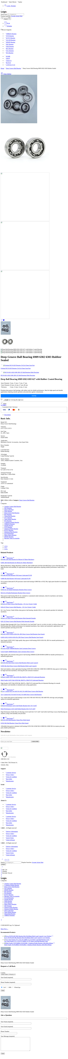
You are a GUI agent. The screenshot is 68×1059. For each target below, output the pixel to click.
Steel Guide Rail (8, 509)
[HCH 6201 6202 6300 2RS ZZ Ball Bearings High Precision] (2, 372)
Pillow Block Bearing (10, 535)
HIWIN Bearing (10, 42)
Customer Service (11, 772)
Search (6, 19)
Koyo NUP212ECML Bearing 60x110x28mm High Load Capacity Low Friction (27, 937)
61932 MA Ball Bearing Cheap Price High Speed (14, 723)
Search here (4, 14)
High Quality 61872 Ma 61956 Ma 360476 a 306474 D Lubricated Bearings (22, 680)
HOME (8, 56)
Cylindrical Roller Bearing (11, 522)
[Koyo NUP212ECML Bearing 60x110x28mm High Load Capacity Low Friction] (28, 936)
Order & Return (10, 840)
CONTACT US (10, 65)
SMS (10, 987)
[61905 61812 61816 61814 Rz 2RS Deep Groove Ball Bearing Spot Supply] (34, 635)
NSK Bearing (10, 46)
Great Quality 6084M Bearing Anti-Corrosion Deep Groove (17, 651)
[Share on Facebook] (2, 405)
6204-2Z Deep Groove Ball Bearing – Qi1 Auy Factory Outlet (18, 607)
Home (2, 68)
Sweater (13, 16)
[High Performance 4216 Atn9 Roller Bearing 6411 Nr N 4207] (34, 706)
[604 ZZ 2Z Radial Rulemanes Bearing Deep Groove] (34, 590)
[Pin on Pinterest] (4, 405)
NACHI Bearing (10, 40)
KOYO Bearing (10, 38)
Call (4, 987)
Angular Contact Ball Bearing (12, 506)
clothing (6, 546)
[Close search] (2, 868)
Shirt (21, 16)
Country (3, 973)
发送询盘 (34, 395)
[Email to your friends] (5, 405)
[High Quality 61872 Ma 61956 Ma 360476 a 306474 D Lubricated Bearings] (34, 678)
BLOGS (8, 62)
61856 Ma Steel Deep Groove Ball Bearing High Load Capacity (19, 666)
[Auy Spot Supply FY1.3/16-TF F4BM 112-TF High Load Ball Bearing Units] (26, 939)
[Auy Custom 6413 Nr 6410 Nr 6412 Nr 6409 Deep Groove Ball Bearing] (34, 692)
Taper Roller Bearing (10, 519)
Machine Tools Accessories (11, 538)
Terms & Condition (11, 777)
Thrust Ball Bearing (9, 516)
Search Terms (10, 838)
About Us (9, 60)
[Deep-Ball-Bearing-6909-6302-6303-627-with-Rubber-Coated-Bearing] (19, 123)
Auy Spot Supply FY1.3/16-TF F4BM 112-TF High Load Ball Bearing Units (26, 941)
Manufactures (10, 781)
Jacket (18, 16)
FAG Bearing (10, 50)
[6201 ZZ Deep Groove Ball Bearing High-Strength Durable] (34, 619)
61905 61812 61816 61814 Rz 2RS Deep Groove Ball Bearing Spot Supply (22, 637)
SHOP (8, 58)
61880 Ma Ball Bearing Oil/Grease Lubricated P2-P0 (15, 578)
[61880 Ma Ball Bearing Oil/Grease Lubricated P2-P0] (34, 576)
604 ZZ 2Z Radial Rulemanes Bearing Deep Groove (15, 593)
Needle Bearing (8, 525)
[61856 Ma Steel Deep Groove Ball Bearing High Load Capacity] (34, 663)
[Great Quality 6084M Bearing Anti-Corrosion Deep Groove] (34, 649)
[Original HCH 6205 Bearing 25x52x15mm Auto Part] (2, 365)
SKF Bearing (9, 44)
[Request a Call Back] (5, 860)
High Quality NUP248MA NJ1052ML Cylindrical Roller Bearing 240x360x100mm (27, 945)
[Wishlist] (3, 320)
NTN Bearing (10, 36)
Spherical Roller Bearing (11, 529)
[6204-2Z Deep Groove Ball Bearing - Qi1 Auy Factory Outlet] (34, 604)
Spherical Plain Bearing (10, 532)
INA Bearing (9, 53)
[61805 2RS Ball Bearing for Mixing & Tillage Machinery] (34, 560)
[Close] (1, 502)
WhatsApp (17, 987)
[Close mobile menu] (1, 876)
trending (6, 549)
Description (7, 415)
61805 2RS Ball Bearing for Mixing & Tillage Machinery (17, 562)
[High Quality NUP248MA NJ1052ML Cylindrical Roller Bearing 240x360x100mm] (28, 943)
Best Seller (9, 779)
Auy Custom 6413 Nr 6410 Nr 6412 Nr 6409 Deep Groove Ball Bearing (21, 694)
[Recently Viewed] (8, 860)
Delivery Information (12, 831)
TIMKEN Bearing (11, 34)
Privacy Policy (10, 774)
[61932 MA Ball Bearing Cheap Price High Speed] (34, 720)
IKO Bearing (9, 48)
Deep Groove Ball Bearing (13, 68)
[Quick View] (6, 558)
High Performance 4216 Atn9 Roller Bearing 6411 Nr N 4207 (18, 709)
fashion (5, 547)
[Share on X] (1, 405)
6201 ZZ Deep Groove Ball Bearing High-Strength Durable (17, 621)
